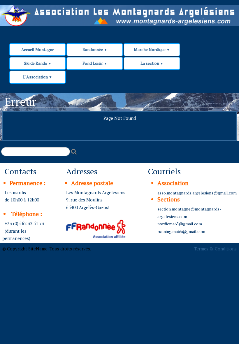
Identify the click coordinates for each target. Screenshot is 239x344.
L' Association (37, 77)
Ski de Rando (38, 63)
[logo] (111, 18)
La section (152, 63)
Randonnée (94, 49)
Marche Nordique (152, 49)
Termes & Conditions (215, 249)
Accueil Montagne (37, 49)
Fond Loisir (94, 63)
